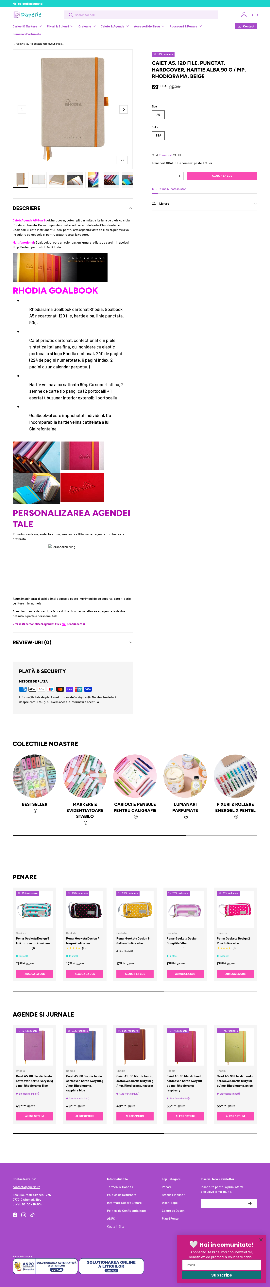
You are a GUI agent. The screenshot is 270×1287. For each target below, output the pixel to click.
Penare (167, 1187)
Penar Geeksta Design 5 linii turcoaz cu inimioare (33, 940)
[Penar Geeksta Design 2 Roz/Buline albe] (235, 909)
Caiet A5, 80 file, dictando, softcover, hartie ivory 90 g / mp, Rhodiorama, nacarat (134, 1080)
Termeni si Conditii (120, 1187)
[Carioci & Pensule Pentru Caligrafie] (135, 776)
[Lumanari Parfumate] (185, 776)
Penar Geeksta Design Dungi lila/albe (182, 940)
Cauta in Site (116, 1226)
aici (64, 624)
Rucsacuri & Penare (183, 26)
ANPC (111, 1218)
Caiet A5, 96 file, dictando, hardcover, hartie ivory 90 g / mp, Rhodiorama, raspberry (185, 1083)
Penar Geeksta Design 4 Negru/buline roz (83, 940)
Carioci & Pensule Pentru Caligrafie (135, 807)
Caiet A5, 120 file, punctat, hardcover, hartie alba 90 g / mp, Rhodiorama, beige (40, 43)
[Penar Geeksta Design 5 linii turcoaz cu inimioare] (34, 909)
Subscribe (221, 1275)
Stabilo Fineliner (173, 1195)
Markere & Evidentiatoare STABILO (84, 810)
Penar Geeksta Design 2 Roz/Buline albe (233, 940)
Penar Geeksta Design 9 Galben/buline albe (133, 940)
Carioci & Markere (25, 26)
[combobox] (141, 14)
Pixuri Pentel (170, 1218)
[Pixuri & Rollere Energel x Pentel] (235, 776)
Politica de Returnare (121, 1195)
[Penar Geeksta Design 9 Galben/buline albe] (135, 909)
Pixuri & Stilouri (58, 26)
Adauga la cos (222, 175)
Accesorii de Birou (147, 26)
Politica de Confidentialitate (126, 1210)
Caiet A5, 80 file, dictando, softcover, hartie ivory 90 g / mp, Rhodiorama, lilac (34, 1080)
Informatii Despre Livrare (124, 1202)
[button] (255, 14)
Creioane (84, 26)
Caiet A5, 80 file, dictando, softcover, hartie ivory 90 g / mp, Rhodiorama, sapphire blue (84, 1083)
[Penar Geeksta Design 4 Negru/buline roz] (84, 909)
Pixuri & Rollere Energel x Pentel (235, 807)
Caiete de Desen (173, 1210)
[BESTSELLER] (34, 776)
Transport (166, 155)
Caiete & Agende (112, 26)
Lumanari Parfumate (27, 34)
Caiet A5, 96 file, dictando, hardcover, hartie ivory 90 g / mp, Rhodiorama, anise (235, 1080)
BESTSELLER (34, 804)
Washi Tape (170, 1202)
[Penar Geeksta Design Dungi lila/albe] (185, 909)
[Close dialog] (261, 1239)
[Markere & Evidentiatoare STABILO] (85, 776)
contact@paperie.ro (26, 1187)
